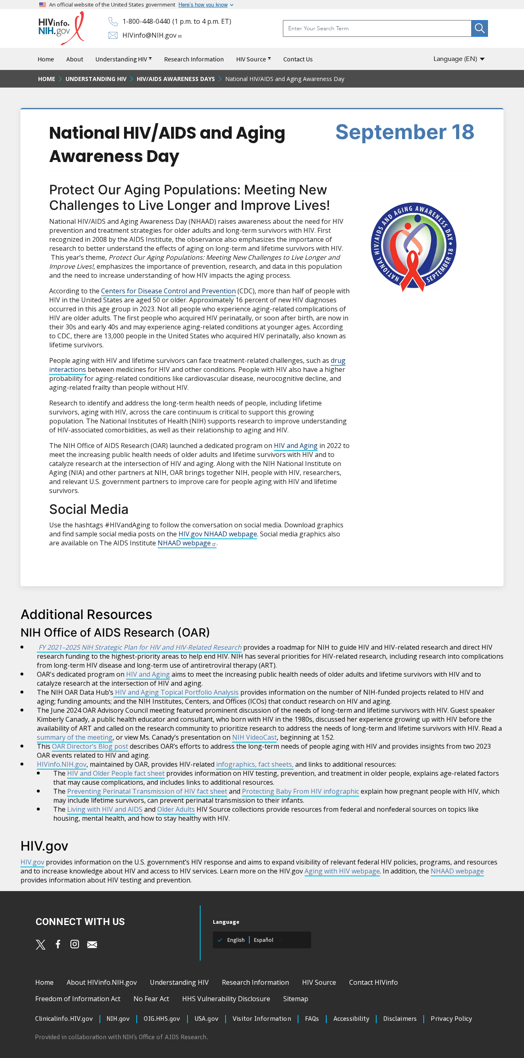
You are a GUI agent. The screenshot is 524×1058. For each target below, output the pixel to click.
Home (46, 59)
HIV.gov (32, 862)
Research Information (194, 59)
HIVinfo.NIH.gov (61, 764)
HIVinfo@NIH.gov (149, 35)
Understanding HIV (121, 59)
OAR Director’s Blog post (90, 746)
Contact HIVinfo (373, 982)
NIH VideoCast (254, 737)
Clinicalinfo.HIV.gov (64, 1019)
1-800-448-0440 (146, 21)
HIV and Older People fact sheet (116, 773)
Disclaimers (400, 1019)
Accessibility (351, 1019)
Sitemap (295, 998)
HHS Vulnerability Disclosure (226, 998)
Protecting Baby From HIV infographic (300, 791)
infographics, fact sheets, (255, 764)
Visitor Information (262, 1019)
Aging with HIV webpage (342, 871)
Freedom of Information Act (77, 998)
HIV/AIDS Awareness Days (176, 79)
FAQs (312, 1019)
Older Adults (176, 809)
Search (479, 28)
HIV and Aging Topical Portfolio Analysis (176, 692)
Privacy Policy (451, 1019)
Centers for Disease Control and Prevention (168, 290)
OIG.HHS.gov (162, 1019)
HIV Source (251, 59)
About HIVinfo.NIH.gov (102, 982)
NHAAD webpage (184, 542)
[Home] (61, 28)
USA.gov (206, 1019)
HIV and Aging (296, 445)
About (74, 59)
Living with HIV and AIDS (104, 809)
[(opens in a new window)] (40, 945)
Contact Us (298, 59)
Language (455, 58)
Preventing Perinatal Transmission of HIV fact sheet (147, 791)
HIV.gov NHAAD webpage (217, 533)
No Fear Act (151, 998)
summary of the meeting (75, 737)
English (236, 939)
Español (263, 939)
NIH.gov (118, 1019)
